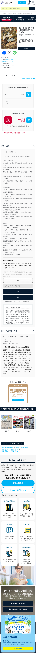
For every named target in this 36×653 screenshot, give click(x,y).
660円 (22, 94)
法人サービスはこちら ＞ (10, 495)
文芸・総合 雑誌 (11, 13)
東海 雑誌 (14, 451)
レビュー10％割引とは (27, 78)
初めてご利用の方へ (18, 490)
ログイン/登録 (21, 2)
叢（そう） (29, 13)
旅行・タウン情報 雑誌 (9, 449)
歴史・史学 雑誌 (21, 13)
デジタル (6, 102)
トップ (3, 13)
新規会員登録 (18, 483)
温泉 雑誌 (4, 451)
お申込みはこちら (18, 399)
